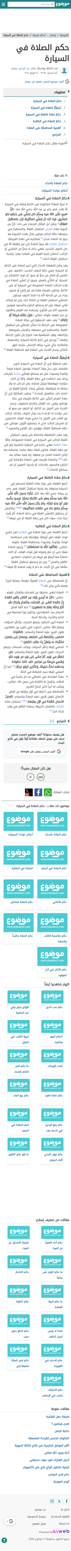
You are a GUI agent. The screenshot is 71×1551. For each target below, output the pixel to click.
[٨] (59, 459)
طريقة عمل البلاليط (57, 1416)
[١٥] (5, 566)
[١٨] (21, 641)
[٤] (59, 319)
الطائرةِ (22, 532)
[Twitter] (59, 1501)
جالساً (17, 373)
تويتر (29, 792)
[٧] (7, 427)
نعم (40, 777)
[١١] (19, 507)
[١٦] (41, 585)
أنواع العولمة (61, 1481)
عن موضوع (40, 1509)
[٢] (42, 238)
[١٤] (49, 561)
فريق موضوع (39, 1523)
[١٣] (25, 546)
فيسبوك (38, 792)
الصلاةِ (42, 580)
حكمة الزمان (62, 1431)
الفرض (49, 229)
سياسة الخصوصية (37, 1516)
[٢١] (23, 701)
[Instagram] (52, 1501)
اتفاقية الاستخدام (60, 1516)
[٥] (5, 349)
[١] (58, 223)
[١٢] (17, 507)
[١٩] (13, 666)
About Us (64, 1523)
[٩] (48, 469)
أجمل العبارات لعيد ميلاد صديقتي (49, 1460)
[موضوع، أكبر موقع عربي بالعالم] (62, 5)
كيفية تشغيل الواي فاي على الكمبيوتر (46, 1467)
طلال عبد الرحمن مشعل (23, 68)
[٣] (41, 258)
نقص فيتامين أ (60, 1423)
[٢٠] (25, 701)
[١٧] (30, 606)
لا (30, 777)
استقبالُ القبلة (59, 244)
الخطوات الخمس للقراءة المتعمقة (48, 1438)
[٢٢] (50, 711)
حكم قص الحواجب (58, 1474)
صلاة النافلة (60, 444)
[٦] (33, 393)
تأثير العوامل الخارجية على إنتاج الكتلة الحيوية (42, 1445)
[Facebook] (66, 1501)
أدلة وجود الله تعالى (56, 1452)
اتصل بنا (65, 1509)
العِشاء (60, 706)
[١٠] (21, 507)
